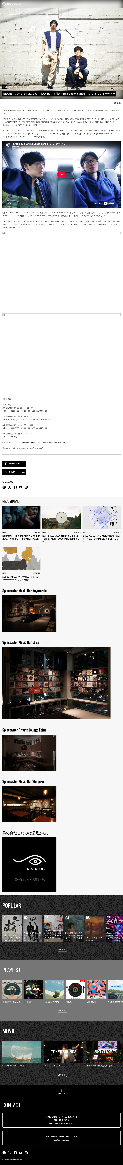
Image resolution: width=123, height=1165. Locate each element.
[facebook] (15, 488)
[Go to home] (11, 3)
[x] (10, 488)
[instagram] (26, 488)
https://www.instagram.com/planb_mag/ (28, 448)
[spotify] (4, 488)
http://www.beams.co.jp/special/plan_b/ (53, 442)
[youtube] (21, 488)
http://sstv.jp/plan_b (29, 442)
